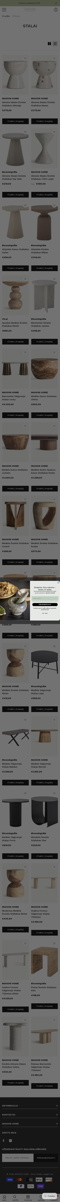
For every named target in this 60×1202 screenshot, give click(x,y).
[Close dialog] (58, 582)
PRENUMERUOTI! (45, 604)
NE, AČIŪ (45, 613)
